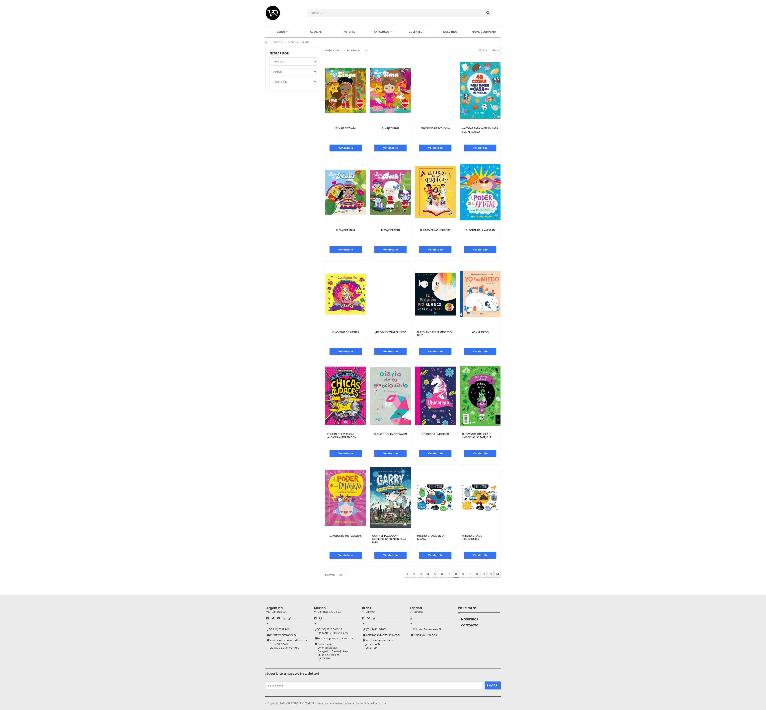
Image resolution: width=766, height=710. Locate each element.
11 (477, 574)
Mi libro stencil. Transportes (472, 537)
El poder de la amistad (480, 230)
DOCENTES (415, 32)
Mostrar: (484, 50)
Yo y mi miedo (480, 332)
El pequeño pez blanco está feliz (435, 333)
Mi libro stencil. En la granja (430, 537)
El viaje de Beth (390, 230)
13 (490, 574)
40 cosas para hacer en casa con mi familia (480, 130)
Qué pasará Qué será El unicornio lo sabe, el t (476, 435)
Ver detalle (345, 148)
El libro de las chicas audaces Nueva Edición (341, 435)
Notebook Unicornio (435, 434)
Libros (277, 42)
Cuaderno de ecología (435, 128)
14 (497, 574)
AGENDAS (316, 32)
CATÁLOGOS (381, 32)
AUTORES (349, 32)
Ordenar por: (332, 50)
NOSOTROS (450, 32)
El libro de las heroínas (435, 230)
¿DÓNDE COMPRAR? (484, 32)
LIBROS (280, 32)
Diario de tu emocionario (390, 434)
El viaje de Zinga (346, 128)
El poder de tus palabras (345, 535)
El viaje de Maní (345, 230)
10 (469, 574)
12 (483, 574)
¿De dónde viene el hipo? (390, 332)
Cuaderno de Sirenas (345, 332)
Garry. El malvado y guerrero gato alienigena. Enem (389, 539)
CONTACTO (470, 625)
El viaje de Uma (391, 128)
